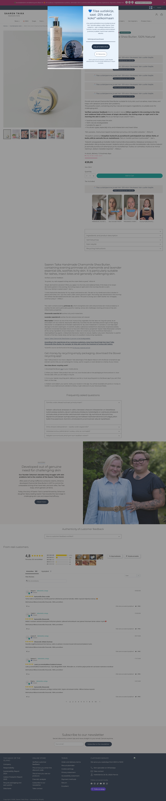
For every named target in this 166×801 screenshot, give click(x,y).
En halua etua (100, 54)
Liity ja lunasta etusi (100, 47)
